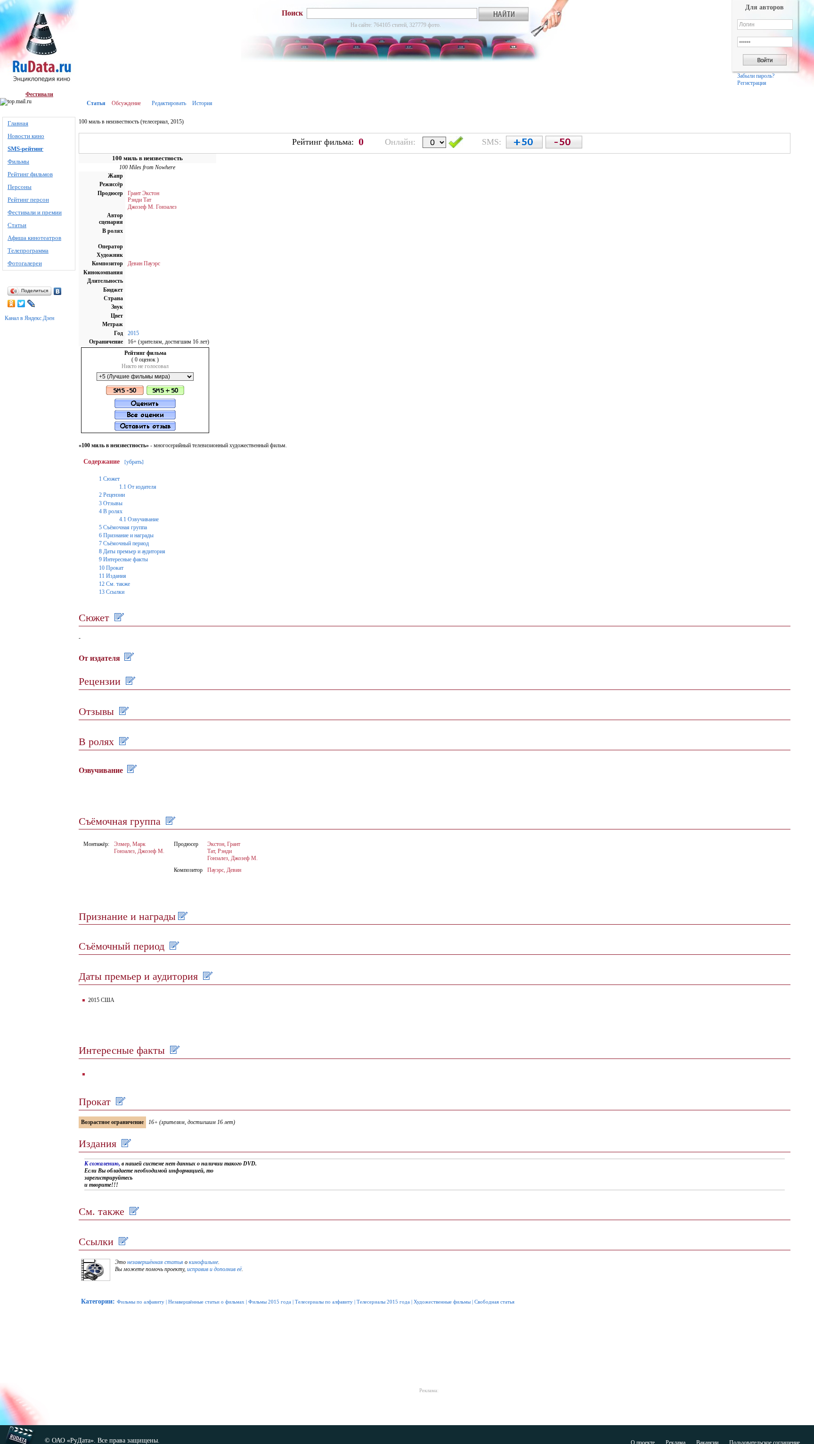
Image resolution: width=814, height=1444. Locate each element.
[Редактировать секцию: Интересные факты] (173, 1050)
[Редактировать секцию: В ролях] (123, 741)
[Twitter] (21, 303)
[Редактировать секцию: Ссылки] (122, 1241)
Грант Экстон (143, 193)
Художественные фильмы (442, 1302)
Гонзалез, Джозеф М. (139, 851)
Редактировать (169, 103)
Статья (96, 103)
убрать (134, 462)
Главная (18, 123)
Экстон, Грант (223, 844)
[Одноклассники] (11, 303)
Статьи (17, 225)
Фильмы (18, 161)
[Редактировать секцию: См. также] (133, 1211)
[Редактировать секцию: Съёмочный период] (173, 946)
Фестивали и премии (35, 212)
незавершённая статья (155, 1262)
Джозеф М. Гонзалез (152, 207)
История (202, 103)
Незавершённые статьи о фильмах (206, 1302)
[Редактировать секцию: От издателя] (128, 658)
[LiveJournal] (31, 303)
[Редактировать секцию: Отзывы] (123, 711)
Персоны (20, 186)
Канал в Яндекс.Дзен (29, 318)
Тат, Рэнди (219, 851)
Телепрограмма (28, 250)
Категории (97, 1301)
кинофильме (203, 1262)
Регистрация (751, 83)
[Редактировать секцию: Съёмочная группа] (169, 821)
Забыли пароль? (755, 76)
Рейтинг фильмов (30, 174)
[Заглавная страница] (39, 45)
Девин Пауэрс (144, 263)
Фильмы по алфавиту (140, 1302)
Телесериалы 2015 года (383, 1302)
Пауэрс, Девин (224, 870)
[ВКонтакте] (58, 291)
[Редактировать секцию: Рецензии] (129, 681)
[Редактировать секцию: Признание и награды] (181, 916)
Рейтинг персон (28, 199)
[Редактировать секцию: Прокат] (119, 1102)
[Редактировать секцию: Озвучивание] (131, 770)
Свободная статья (494, 1302)
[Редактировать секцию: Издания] (125, 1143)
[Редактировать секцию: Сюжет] (118, 618)
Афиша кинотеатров (34, 237)
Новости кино (26, 135)
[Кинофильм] (95, 1279)
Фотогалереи (25, 263)
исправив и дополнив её (214, 1269)
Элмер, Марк (130, 844)
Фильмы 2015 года (269, 1302)
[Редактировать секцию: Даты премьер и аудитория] (206, 976)
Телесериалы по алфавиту (324, 1302)
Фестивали (39, 94)
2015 (133, 333)
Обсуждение (126, 103)
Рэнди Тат (139, 200)
